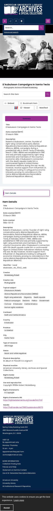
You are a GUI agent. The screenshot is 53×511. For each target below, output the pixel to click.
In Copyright (9, 392)
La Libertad (9, 330)
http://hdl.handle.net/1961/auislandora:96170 (23, 407)
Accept (7, 508)
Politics (34, 300)
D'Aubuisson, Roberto (13, 290)
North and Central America (15, 315)
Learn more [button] (19, 500)
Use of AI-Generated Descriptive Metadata (19, 473)
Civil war (8, 304)
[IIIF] (16, 107)
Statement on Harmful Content (15, 470)
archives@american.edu (12, 455)
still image (9, 346)
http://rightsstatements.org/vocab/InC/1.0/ (23, 400)
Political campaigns (12, 300)
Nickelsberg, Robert (12, 275)
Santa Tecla (9, 338)
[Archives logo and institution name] (23, 9)
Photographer (10, 283)
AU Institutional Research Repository (17, 486)
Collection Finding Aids (12, 464)
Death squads (39, 297)
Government (44, 300)
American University (10, 480)
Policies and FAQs (9, 467)
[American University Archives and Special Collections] (18, 420)
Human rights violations (14, 307)
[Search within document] (47, 94)
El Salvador (17, 304)
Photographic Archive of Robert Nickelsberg (20, 87)
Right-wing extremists (13, 297)
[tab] (26, 118)
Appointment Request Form (13, 452)
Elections (26, 300)
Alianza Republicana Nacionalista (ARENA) (21, 294)
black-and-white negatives (15, 353)
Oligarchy (28, 297)
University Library (9, 483)
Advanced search (11, 32)
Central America (30, 304)
